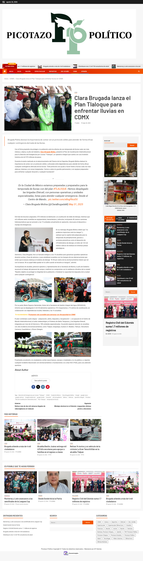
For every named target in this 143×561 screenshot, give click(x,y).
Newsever (88, 549)
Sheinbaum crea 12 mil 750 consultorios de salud (74, 66)
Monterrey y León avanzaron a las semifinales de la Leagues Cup (118, 66)
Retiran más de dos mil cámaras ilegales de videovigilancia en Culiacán (30, 406)
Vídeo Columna (117, 538)
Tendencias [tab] (133, 218)
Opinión (84, 71)
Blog (19, 71)
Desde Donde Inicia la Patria (50, 498)
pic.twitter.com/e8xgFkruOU (63, 199)
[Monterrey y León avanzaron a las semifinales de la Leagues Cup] (110, 230)
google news (84, 395)
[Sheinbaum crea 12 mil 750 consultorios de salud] (110, 279)
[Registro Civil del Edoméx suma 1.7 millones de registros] (110, 255)
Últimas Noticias (102, 542)
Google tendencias (30, 397)
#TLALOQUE (60, 188)
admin (78, 123)
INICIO (11, 71)
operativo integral (79, 397)
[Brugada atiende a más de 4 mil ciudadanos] (20, 430)
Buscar (107, 141)
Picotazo (88, 397)
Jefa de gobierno (57, 397)
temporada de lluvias (52, 399)
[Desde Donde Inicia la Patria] (110, 243)
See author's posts (40, 381)
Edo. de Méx (65, 71)
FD (50, 455)
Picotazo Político (130, 535)
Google (77, 395)
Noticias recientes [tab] (110, 219)
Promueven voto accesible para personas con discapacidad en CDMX (51, 315)
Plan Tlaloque (41, 399)
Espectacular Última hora (115, 525)
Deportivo (53, 71)
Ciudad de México (56, 395)
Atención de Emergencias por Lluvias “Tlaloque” (31, 395)
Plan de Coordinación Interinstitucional (25, 399)
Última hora (128, 538)
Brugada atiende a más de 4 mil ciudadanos (37, 66)
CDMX (75, 71)
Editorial (122, 522)
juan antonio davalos (22, 504)
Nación (27, 71)
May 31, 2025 (76, 204)
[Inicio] (5, 71)
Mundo (108, 528)
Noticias (71, 397)
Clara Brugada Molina (48, 152)
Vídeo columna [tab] (121, 219)
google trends (40, 397)
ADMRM (19, 452)
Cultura (106, 522)
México (65, 397)
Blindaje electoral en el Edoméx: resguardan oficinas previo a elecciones (72, 406)
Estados (128, 525)
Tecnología (107, 538)
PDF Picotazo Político (130, 532)
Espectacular (40, 71)
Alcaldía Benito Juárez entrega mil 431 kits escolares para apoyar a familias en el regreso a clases (51, 449)
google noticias (19, 397)
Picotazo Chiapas (102, 535)
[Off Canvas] (3, 2)
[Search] (139, 71)
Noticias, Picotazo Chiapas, (105, 532)
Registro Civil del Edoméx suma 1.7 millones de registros (126, 256)
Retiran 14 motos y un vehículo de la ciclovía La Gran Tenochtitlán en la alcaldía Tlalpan (85, 449)
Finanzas (100, 528)
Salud (99, 538)
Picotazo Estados (116, 535)
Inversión (48, 397)
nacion (115, 528)
